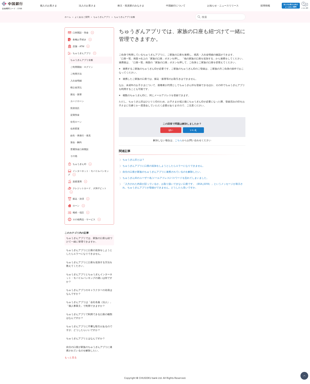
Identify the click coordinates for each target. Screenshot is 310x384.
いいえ (193, 130)
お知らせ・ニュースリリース (223, 5)
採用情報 (265, 5)
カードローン (77, 101)
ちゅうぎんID (79, 164)
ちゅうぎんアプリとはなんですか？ (85, 338)
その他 (73, 156)
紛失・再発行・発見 (80, 135)
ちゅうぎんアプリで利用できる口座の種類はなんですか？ (89, 316)
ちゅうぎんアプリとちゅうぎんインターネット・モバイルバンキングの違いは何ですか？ (89, 278)
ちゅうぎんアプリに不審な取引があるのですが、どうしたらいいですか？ (89, 328)
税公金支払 (76, 87)
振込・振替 (76, 94)
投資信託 (74, 108)
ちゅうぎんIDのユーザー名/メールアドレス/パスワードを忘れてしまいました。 (166, 177)
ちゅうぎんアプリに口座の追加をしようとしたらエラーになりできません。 (89, 252)
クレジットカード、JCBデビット (89, 188)
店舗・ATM (78, 46)
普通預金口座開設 (79, 149)
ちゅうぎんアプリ (101, 17)
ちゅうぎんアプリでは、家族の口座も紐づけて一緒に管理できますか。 (89, 240)
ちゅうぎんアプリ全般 (124, 17)
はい (171, 130)
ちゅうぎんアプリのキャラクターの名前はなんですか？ (89, 291)
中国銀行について (175, 5)
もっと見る (71, 357)
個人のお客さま (48, 5)
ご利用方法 (76, 73)
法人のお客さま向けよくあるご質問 (291, 5)
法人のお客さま (87, 5)
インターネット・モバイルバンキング (88, 173)
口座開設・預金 (80, 32)
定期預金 (74, 114)
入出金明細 (76, 80)
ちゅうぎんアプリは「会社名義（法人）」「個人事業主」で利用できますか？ (89, 304)
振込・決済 (78, 198)
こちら (178, 140)
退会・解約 (76, 142)
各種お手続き (79, 39)
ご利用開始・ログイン (81, 67)
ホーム (68, 17)
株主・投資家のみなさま (131, 5)
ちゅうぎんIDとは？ (133, 159)
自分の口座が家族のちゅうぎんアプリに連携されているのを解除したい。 (89, 348)
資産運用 (77, 181)
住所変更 (74, 128)
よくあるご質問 (82, 17)
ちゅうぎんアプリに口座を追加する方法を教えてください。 (89, 264)
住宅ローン (76, 121)
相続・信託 (78, 212)
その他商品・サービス (84, 219)
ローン (76, 205)
